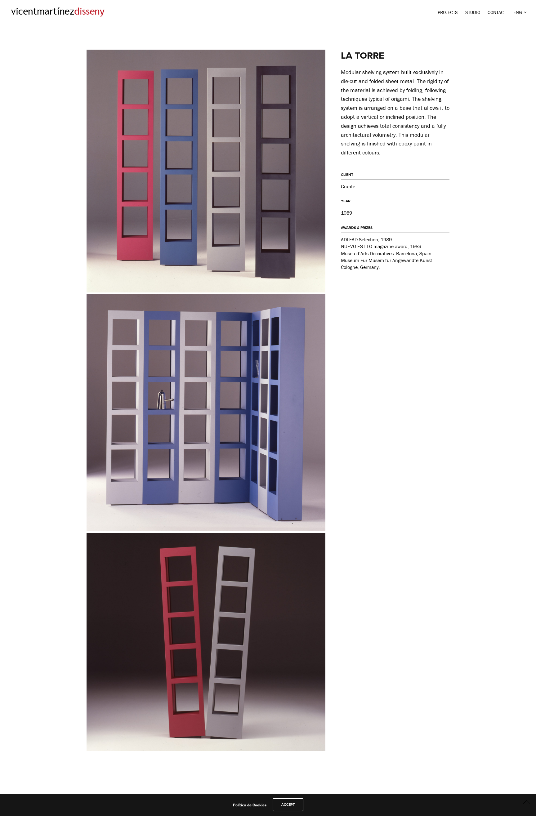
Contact (497, 12)
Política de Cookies (249, 805)
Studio (472, 12)
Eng (517, 12)
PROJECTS (448, 12)
